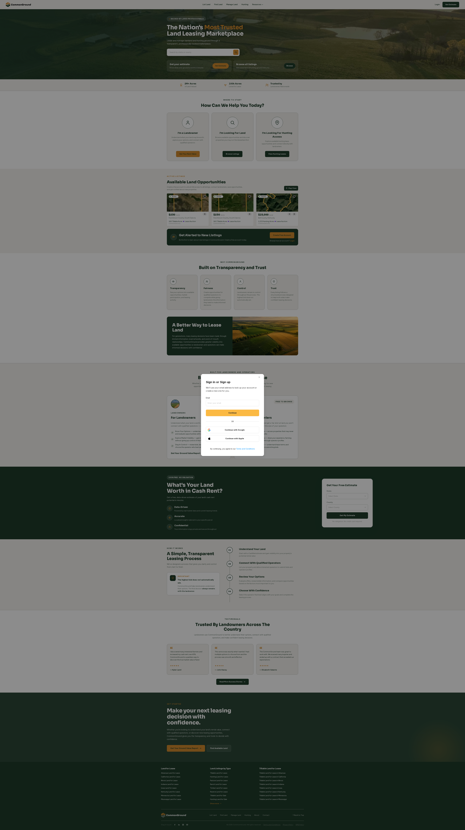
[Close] (259, 377)
